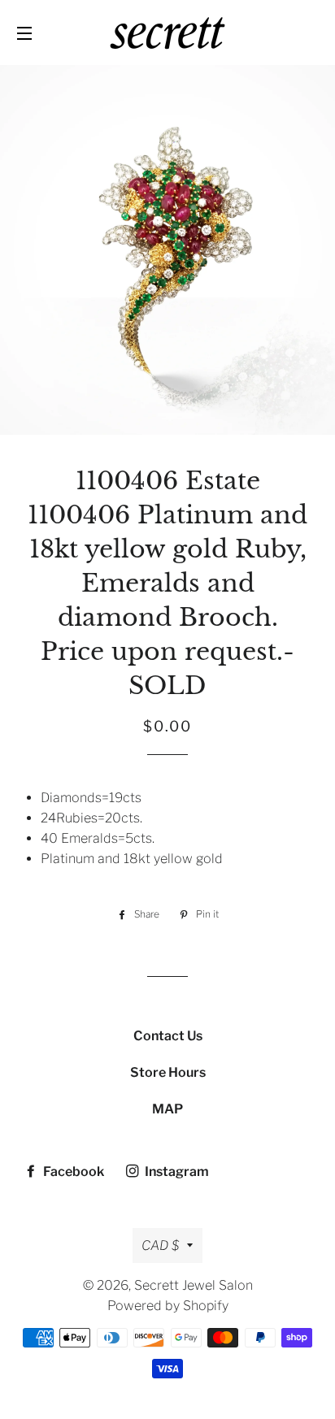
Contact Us (167, 1036)
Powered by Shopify (167, 1305)
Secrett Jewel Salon (193, 1285)
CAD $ (160, 1245)
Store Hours (168, 1072)
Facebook (72, 1171)
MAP (167, 1109)
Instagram (175, 1171)
